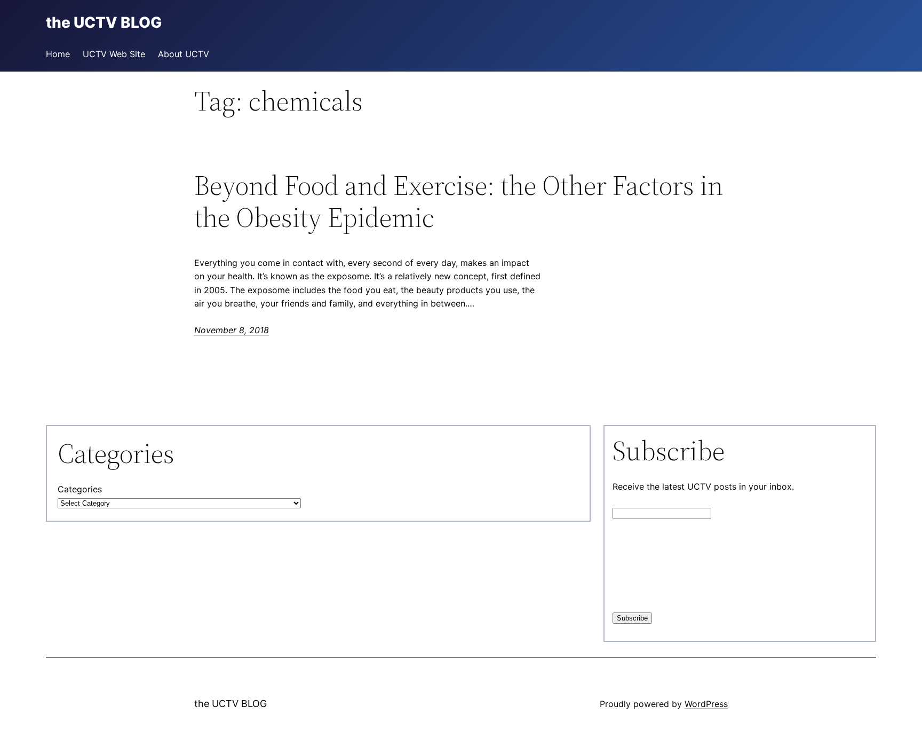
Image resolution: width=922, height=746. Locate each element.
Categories (80, 489)
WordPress (706, 703)
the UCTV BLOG (230, 703)
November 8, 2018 (231, 330)
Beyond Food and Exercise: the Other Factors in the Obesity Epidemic (458, 201)
